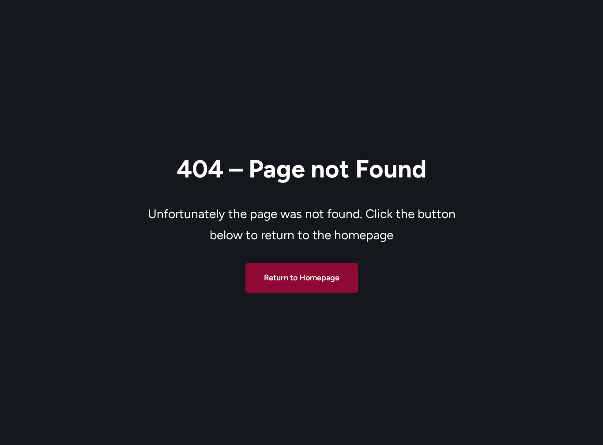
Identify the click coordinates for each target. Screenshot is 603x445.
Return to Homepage (301, 278)
